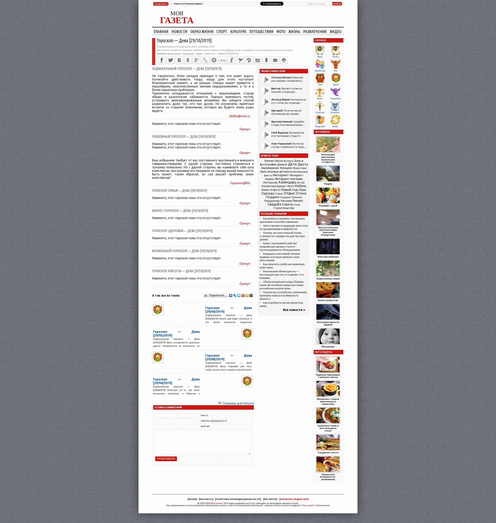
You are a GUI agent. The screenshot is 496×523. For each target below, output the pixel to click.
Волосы (288, 160)
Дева (336, 84)
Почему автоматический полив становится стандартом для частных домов (282, 236)
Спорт (222, 31)
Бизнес (269, 160)
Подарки (272, 197)
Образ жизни (202, 31)
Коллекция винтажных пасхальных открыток (328, 158)
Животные (300, 167)
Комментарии (193, 4)
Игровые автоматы (279, 171)
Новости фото (270, 189)
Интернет (281, 175)
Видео (335, 31)
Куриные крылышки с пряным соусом (328, 375)
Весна (279, 160)
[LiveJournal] (205, 60)
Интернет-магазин (289, 179)
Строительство (283, 208)
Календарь (287, 182)
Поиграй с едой (328, 205)
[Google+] (197, 60)
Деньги (282, 164)
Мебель (300, 186)
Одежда (267, 193)
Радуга (328, 183)
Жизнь (294, 31)
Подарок (285, 197)
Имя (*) (204, 415)
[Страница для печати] (219, 403)
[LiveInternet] (223, 60)
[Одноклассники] (188, 60)
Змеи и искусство (328, 300)
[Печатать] (284, 60)
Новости (178, 4)
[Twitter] (170, 60)
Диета (303, 164)
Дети (292, 164)
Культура (238, 31)
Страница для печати (238, 403)
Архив (192, 499)
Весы (320, 98)
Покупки (297, 197)
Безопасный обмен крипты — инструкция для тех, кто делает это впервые (282, 274)
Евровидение (270, 167)
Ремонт (298, 200)
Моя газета (216, 503)
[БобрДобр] (258, 60)
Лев (320, 84)
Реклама (286, 200)
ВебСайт (205, 426)
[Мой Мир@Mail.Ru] (214, 60)
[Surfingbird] (240, 60)
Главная (161, 31)
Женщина (286, 167)
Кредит (281, 186)
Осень (279, 193)
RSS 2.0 (230, 50)
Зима (263, 171)
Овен (320, 57)
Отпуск (301, 193)
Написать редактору (294, 499)
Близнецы (320, 70)
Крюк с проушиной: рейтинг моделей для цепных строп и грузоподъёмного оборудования (280, 246)
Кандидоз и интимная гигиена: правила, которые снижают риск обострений (280, 257)
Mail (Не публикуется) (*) (214, 421)
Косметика (269, 186)
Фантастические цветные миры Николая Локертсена (328, 231)
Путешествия (261, 31)
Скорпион (335, 98)
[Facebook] (162, 60)
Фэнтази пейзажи (328, 256)
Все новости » (294, 310)
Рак (335, 70)
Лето (290, 186)
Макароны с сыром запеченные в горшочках (328, 401)
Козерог (335, 112)
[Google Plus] (243, 295)
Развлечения (315, 31)
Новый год (289, 189)
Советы (287, 204)
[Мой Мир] (251, 295)
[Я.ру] (231, 60)
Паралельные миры (328, 278)
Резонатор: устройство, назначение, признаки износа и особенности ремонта (283, 295)
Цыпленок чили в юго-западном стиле (328, 428)
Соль (297, 204)
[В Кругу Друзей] (249, 60)
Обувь (302, 189)
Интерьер (270, 182)
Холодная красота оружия (328, 323)
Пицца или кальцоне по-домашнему (328, 477)
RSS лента (270, 499)
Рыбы (335, 126)
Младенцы (328, 346)
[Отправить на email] (275, 60)
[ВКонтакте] (179, 60)
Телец (335, 57)
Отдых (289, 193)
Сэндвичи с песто (328, 452)
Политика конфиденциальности (238, 499)
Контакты (206, 499)
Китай (301, 182)
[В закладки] (266, 60)
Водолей (320, 126)
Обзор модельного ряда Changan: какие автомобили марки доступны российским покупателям (282, 285)
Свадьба (274, 204)
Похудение (272, 200)
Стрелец (319, 112)
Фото (280, 31)
